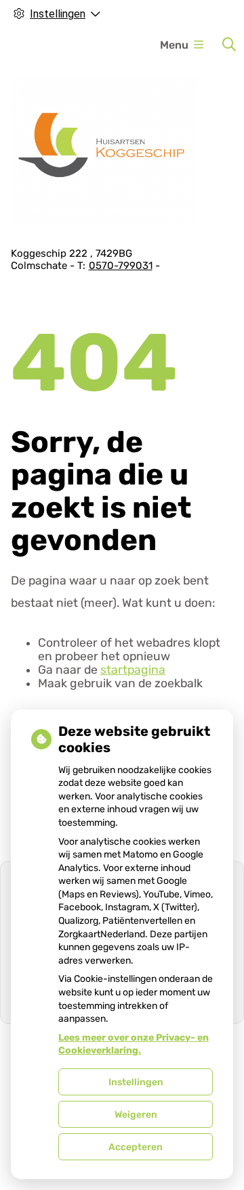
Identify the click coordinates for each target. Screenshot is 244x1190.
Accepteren (135, 1147)
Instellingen (135, 1082)
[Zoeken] (229, 44)
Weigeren (136, 1114)
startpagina (132, 669)
